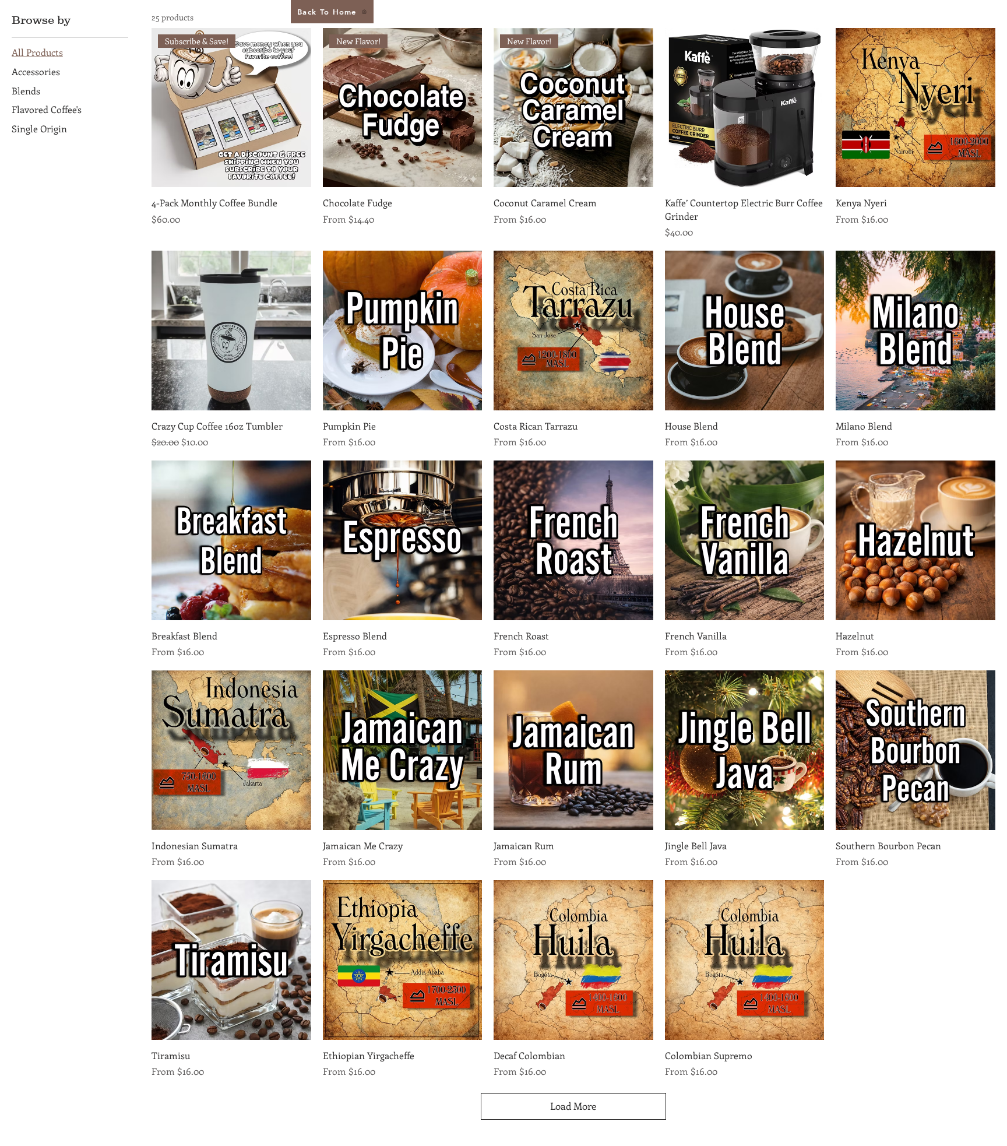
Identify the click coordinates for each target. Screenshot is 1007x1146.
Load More (573, 1105)
